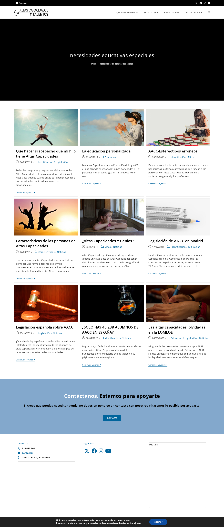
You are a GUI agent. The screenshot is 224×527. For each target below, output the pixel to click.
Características (46, 252)
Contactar (23, 3)
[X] (87, 451)
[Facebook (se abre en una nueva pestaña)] (201, 3)
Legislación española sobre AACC (44, 327)
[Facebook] (94, 451)
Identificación (45, 162)
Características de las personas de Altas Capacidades (46, 243)
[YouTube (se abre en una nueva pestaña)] (208, 3)
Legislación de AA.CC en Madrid (175, 240)
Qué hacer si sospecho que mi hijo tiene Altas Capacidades (46, 154)
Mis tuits (154, 444)
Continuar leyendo (25, 192)
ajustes (137, 523)
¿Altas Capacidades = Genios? (108, 240)
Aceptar (158, 521)
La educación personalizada (106, 151)
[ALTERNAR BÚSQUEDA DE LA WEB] (209, 12)
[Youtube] (108, 451)
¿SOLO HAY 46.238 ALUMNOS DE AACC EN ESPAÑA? (110, 330)
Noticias (61, 252)
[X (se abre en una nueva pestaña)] (196, 3)
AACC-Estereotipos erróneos (172, 151)
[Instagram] (101, 451)
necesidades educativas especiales (116, 63)
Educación (110, 157)
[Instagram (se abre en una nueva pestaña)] (205, 3)
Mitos (191, 157)
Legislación (62, 162)
